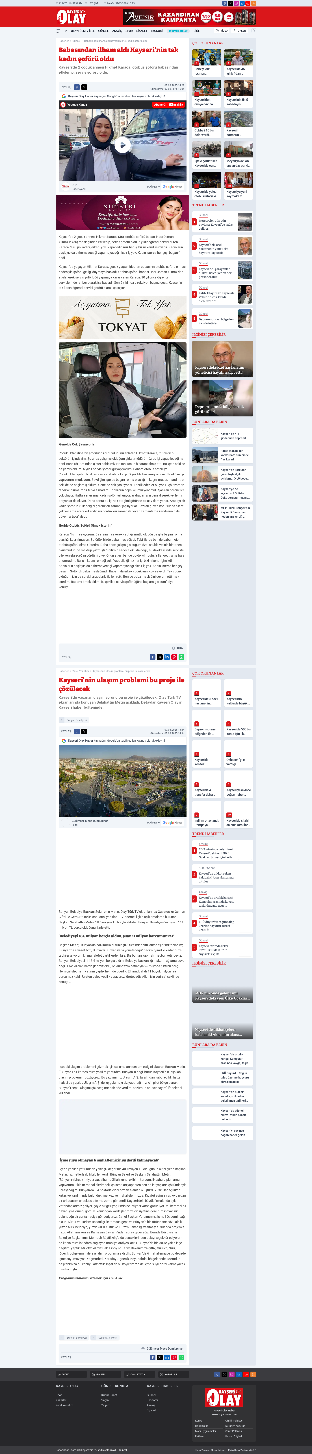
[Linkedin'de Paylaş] (167, 657)
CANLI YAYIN (138, 1374)
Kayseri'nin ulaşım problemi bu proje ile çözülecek (121, 671)
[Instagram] (236, 3)
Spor (129, 31)
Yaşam (105, 1405)
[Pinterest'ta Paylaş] (174, 657)
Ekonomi (157, 31)
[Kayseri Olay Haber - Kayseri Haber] (224, 1397)
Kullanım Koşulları (235, 1425)
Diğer (197, 31)
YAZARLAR (171, 1374)
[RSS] (253, 3)
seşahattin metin (107, 1337)
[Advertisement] (38, 89)
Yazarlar (61, 1400)
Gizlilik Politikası (234, 1420)
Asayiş (117, 31)
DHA (79, 186)
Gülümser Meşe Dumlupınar (90, 822)
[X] (230, 3)
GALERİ (242, 30)
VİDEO (224, 30)
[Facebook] (224, 3)
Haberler (64, 40)
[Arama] (254, 30)
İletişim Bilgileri (233, 1436)
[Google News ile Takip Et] (172, 186)
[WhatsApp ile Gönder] (181, 657)
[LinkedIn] (242, 3)
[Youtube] (247, 3)
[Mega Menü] (58, 31)
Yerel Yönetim (80, 671)
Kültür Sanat (109, 1395)
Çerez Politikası (233, 1431)
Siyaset (141, 31)
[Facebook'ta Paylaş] (77, 87)
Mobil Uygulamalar (205, 1431)
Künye (63, 3)
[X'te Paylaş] (84, 87)
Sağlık (105, 1400)
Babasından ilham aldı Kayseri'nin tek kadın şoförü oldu (116, 40)
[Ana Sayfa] (65, 31)
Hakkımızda (201, 1425)
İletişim (93, 3)
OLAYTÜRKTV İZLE (83, 31)
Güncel (103, 31)
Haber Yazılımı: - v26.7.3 (225, 1450)
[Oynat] (122, 145)
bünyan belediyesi (77, 720)
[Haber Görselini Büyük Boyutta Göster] (123, 390)
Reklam (77, 3)
